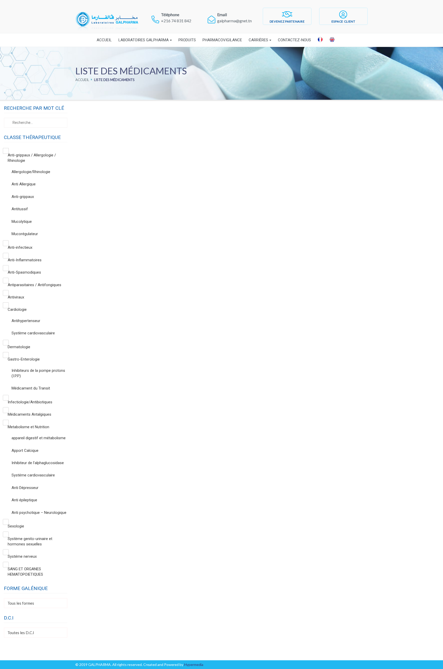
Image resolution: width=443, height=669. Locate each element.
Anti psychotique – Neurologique (39, 512)
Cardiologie (17, 309)
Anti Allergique (24, 184)
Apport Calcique (25, 450)
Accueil (104, 40)
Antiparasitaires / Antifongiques (34, 285)
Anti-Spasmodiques (24, 272)
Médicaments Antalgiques (29, 414)
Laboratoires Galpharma (143, 40)
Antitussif (20, 209)
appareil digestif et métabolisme (39, 438)
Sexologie (16, 526)
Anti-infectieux (20, 247)
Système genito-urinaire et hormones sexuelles (30, 541)
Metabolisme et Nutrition (28, 427)
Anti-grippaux (23, 196)
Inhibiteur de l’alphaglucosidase (38, 463)
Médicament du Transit (31, 388)
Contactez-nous (294, 40)
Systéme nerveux (22, 556)
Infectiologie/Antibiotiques (30, 402)
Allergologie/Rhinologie (31, 171)
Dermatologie (19, 347)
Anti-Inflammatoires (25, 260)
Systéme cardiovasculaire (33, 475)
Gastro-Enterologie (24, 359)
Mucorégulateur (25, 234)
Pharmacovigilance (222, 40)
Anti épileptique (24, 500)
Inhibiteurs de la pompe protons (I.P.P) (38, 373)
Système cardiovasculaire (33, 333)
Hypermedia (193, 664)
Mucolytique (22, 221)
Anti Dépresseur (25, 487)
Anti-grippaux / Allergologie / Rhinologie (32, 158)
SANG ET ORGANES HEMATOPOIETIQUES (25, 572)
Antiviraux (16, 297)
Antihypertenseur (26, 320)
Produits (187, 40)
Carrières (258, 40)
